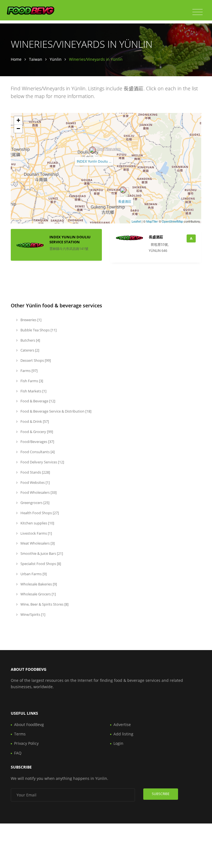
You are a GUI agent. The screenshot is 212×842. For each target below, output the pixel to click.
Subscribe (160, 793)
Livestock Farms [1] (36, 533)
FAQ (18, 753)
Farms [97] (29, 370)
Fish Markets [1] (33, 391)
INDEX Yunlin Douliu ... (94, 161)
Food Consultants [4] (37, 451)
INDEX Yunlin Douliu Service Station (70, 239)
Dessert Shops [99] (35, 360)
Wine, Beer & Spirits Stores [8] (44, 604)
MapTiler (152, 221)
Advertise (122, 724)
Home (16, 59)
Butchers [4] (30, 340)
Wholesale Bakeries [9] (38, 584)
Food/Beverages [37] (37, 441)
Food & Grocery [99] (36, 431)
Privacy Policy (26, 743)
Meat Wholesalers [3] (37, 543)
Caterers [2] (29, 350)
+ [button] (18, 120)
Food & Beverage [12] (37, 400)
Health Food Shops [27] (39, 512)
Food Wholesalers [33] (38, 492)
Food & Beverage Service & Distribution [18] (55, 411)
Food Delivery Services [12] (42, 462)
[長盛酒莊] (123, 190)
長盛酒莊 (124, 201)
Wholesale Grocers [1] (38, 594)
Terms (20, 734)
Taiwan (35, 59)
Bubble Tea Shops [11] (38, 330)
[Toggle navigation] (197, 12)
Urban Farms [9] (33, 573)
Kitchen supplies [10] (37, 523)
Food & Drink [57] (34, 421)
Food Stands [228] (35, 472)
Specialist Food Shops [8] (40, 563)
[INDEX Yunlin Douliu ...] (92, 150)
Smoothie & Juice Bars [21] (41, 553)
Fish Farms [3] (31, 380)
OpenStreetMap (172, 221)
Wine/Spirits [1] (32, 614)
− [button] (18, 128)
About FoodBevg (29, 724)
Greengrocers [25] (34, 502)
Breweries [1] (30, 319)
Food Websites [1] (35, 482)
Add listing (123, 734)
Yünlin (56, 59)
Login (118, 743)
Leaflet (136, 221)
